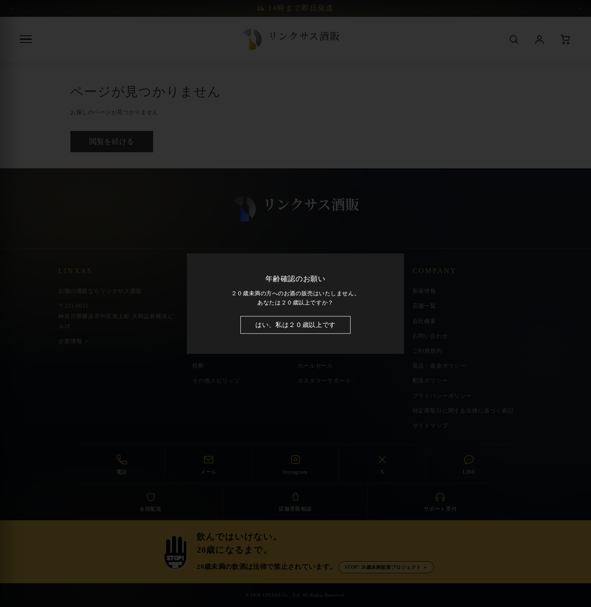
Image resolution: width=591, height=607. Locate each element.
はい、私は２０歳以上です (295, 324)
